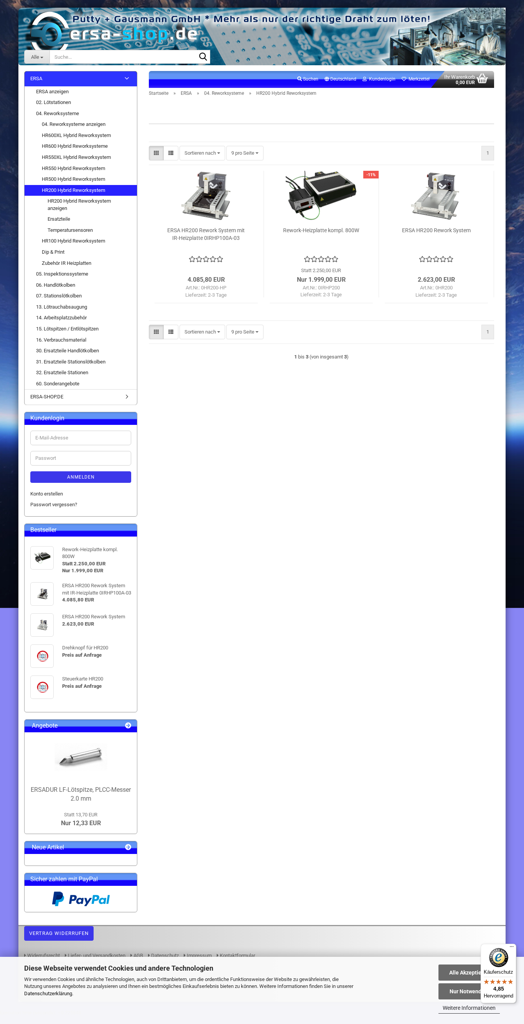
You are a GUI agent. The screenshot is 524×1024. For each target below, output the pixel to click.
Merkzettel (418, 79)
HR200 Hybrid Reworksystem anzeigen (79, 204)
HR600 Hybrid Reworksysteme (75, 146)
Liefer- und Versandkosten (96, 955)
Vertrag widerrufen (59, 933)
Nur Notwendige (469, 991)
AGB (137, 955)
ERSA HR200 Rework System (436, 230)
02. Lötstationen (53, 102)
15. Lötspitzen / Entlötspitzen (67, 329)
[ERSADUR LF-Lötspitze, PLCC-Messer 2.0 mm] (81, 757)
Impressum (199, 955)
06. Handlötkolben (55, 285)
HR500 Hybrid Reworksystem (73, 179)
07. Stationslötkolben (59, 296)
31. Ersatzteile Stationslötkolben (70, 362)
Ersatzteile (59, 219)
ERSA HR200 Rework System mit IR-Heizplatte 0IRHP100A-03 (206, 234)
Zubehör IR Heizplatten (66, 263)
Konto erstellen (46, 494)
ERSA (36, 78)
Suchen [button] (310, 79)
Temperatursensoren (70, 230)
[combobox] (202, 153)
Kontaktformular (237, 955)
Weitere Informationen (469, 1008)
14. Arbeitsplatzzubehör (61, 317)
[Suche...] (203, 57)
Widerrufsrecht (43, 955)
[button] (340, 79)
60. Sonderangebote (57, 383)
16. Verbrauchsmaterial (61, 340)
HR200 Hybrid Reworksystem (73, 190)
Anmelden (81, 477)
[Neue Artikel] (128, 847)
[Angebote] (128, 726)
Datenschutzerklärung (48, 993)
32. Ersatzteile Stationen (62, 372)
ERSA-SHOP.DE (46, 397)
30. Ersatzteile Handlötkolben (67, 350)
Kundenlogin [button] (381, 79)
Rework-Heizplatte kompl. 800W (321, 230)
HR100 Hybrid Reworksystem (73, 241)
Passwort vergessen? (53, 504)
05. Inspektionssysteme (62, 274)
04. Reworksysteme (57, 113)
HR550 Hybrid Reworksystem (73, 168)
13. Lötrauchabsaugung (61, 307)
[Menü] (511, 948)
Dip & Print (53, 252)
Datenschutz (164, 955)
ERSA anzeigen (52, 91)
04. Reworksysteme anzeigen (73, 124)
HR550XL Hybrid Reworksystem (76, 157)
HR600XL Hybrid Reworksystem (76, 135)
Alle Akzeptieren (469, 972)
